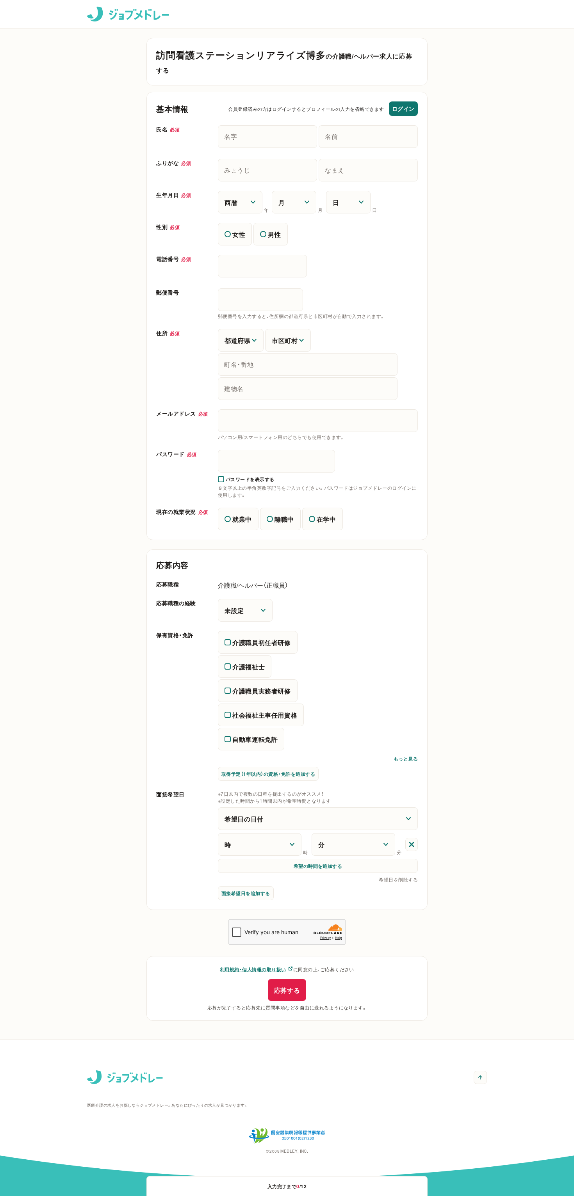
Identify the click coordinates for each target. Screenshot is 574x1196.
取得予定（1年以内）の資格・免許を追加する (268, 773)
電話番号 (173, 259)
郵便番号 (167, 292)
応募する (287, 990)
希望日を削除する (398, 879)
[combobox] (318, 420)
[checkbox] (246, 479)
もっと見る (406, 760)
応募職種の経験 (176, 603)
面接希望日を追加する (245, 893)
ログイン (403, 108)
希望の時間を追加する (318, 865)
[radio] (235, 234)
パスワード (176, 454)
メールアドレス (182, 413)
